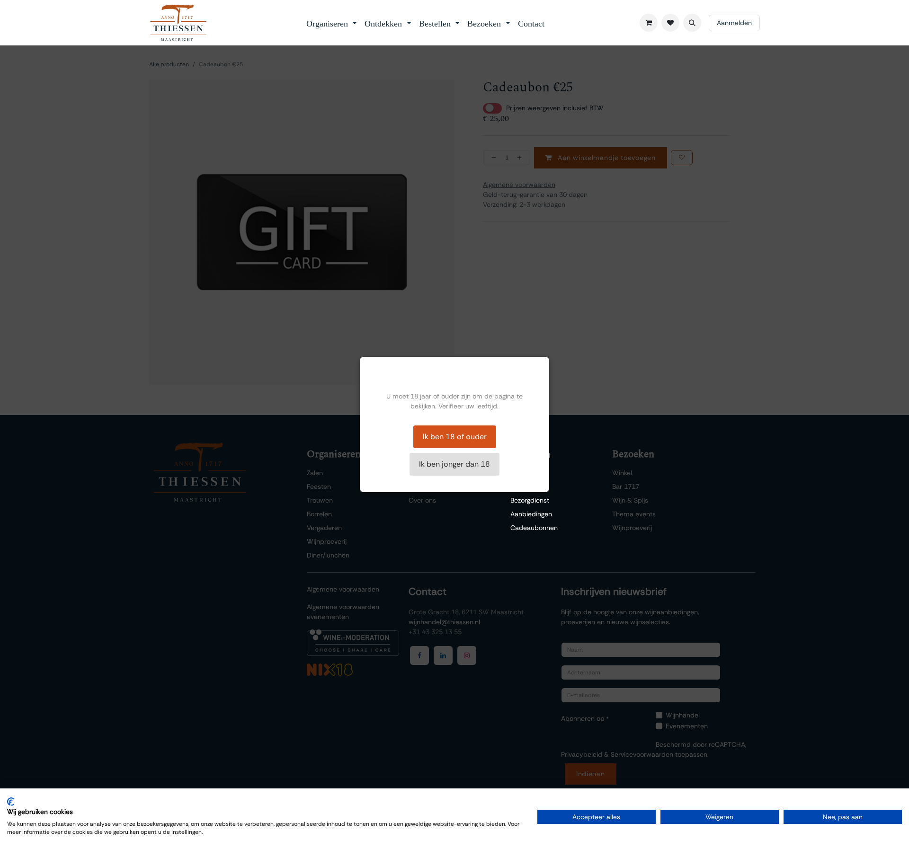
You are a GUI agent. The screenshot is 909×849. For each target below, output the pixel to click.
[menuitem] (332, 23)
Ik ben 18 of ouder (455, 437)
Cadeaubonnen (534, 527)
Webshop (525, 486)
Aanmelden (734, 22)
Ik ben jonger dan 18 (454, 464)
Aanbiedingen (531, 514)
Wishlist (522, 473)
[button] (692, 23)
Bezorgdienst (529, 500)
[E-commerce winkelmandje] (649, 23)
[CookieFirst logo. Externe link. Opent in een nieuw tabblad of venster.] (10, 801)
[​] (670, 23)
